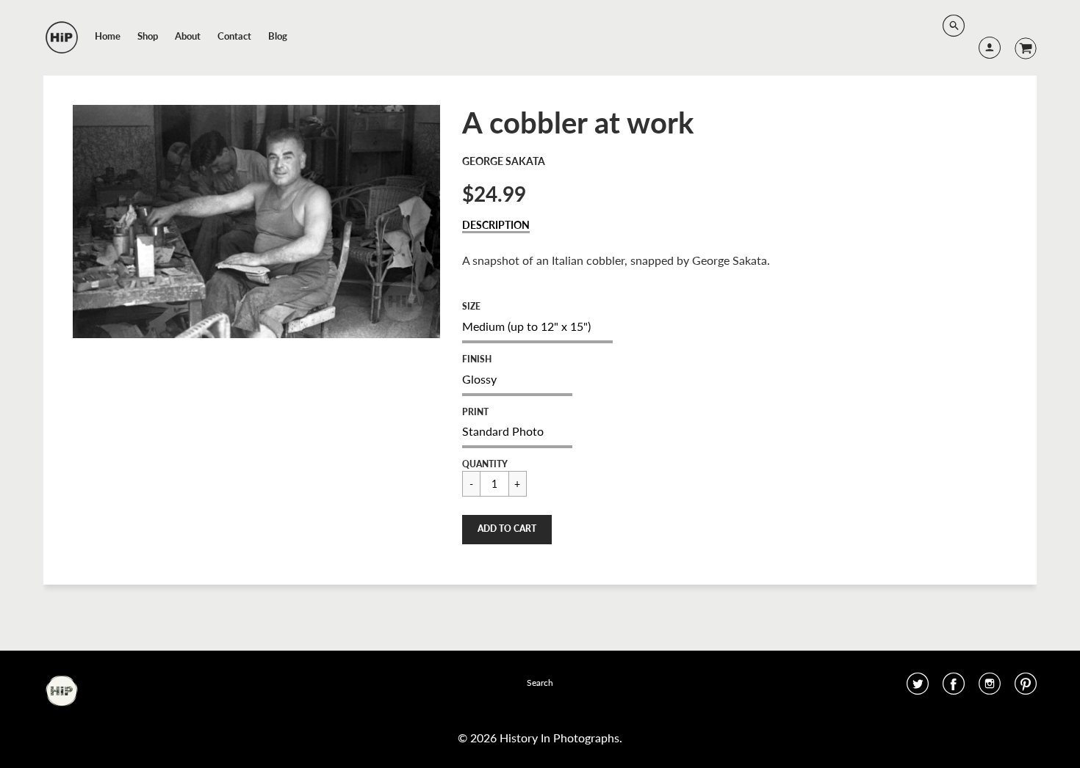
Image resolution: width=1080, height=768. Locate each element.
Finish (477, 359)
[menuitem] (107, 36)
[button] (507, 529)
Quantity (485, 463)
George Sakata (503, 161)
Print (475, 411)
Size (471, 306)
